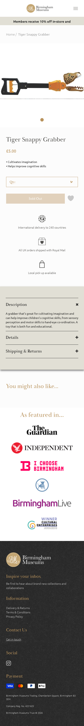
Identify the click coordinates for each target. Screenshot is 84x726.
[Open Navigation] (75, 8)
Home (10, 34)
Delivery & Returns (18, 608)
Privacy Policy (14, 616)
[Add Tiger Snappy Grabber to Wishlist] (71, 199)
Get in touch (13, 639)
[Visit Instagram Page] (8, 664)
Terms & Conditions (18, 612)
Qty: (12, 182)
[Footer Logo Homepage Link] (28, 560)
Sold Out (35, 198)
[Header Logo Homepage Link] (40, 8)
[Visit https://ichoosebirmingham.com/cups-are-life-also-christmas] (42, 466)
